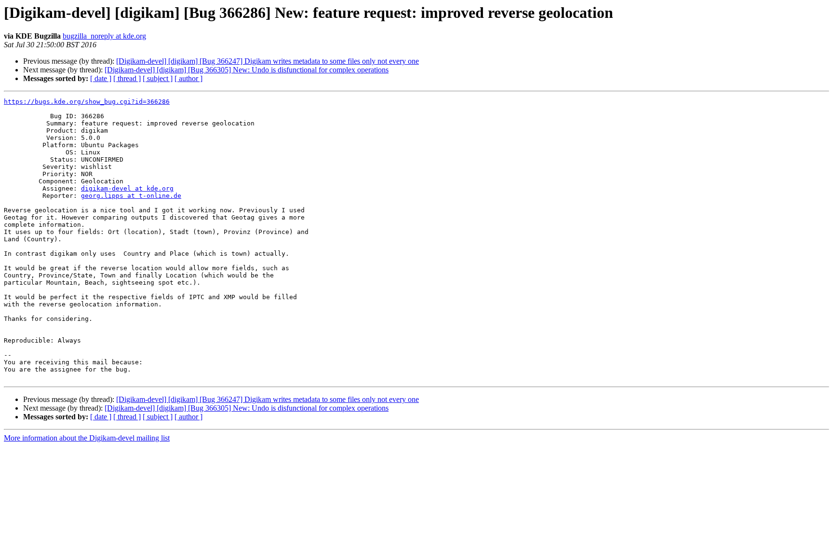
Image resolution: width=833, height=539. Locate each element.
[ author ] (188, 78)
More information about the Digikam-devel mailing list (87, 438)
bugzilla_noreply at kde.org (104, 36)
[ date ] (100, 78)
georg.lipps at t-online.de (131, 195)
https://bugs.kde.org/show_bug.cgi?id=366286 (87, 101)
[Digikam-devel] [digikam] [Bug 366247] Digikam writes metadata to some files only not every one (267, 61)
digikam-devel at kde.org (127, 188)
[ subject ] (158, 78)
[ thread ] (127, 78)
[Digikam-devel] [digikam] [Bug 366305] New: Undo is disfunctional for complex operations (247, 70)
